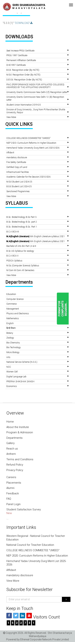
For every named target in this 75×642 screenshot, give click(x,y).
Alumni (10, 488)
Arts (8, 357)
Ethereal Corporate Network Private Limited (44, 639)
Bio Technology (13, 347)
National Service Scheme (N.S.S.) (21, 362)
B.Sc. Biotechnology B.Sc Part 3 (21, 217)
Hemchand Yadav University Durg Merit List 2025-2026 (32, 148)
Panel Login (13, 504)
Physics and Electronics (17, 313)
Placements (13, 482)
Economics (11, 386)
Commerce (11, 304)
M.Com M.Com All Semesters (20, 270)
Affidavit (10, 152)
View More (11, 117)
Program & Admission (19, 432)
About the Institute (17, 427)
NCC (8, 367)
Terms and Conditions (19, 459)
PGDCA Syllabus (14, 260)
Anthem (11, 454)
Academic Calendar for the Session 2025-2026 (28, 177)
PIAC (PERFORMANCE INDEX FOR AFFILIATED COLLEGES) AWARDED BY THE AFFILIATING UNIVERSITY (35, 86)
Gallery (10, 443)
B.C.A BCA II (12, 255)
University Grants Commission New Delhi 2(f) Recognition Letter (36, 92)
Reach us (12, 448)
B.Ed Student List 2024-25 (19, 186)
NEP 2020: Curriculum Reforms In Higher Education (31, 143)
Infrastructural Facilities (17, 172)
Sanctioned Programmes (18, 191)
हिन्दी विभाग (10, 328)
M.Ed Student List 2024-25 (19, 181)
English (10, 323)
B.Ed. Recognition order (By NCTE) (22, 70)
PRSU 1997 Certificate (16, 55)
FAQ (8, 498)
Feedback (12, 493)
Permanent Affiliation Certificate (21, 60)
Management (12, 309)
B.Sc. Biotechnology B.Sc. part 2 (21, 222)
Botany (9, 333)
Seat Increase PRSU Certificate (20, 50)
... (7, 518)
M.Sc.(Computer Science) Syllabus (22, 265)
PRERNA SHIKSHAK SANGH (20, 381)
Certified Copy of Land (16, 167)
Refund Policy (14, 464)
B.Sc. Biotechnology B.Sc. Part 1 (21, 226)
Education (11, 294)
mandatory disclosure (16, 157)
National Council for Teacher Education (30, 544)
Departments (14, 437)
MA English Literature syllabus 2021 (35, 236)
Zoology (10, 337)
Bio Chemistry (13, 342)
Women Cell (12, 371)
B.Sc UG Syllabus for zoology (20, 251)
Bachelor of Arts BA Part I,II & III (21, 246)
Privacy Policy (14, 470)
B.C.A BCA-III (12, 231)
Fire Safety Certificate (16, 162)
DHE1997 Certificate (16, 65)
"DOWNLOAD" (22, 23)
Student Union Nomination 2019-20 (23, 105)
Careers (11, 477)
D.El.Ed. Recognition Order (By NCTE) (24, 79)
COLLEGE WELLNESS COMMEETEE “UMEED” (28, 138)
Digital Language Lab (16, 376)
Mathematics (12, 318)
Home (10, 421)
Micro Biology (12, 352)
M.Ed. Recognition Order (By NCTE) (23, 74)
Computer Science (14, 299)
